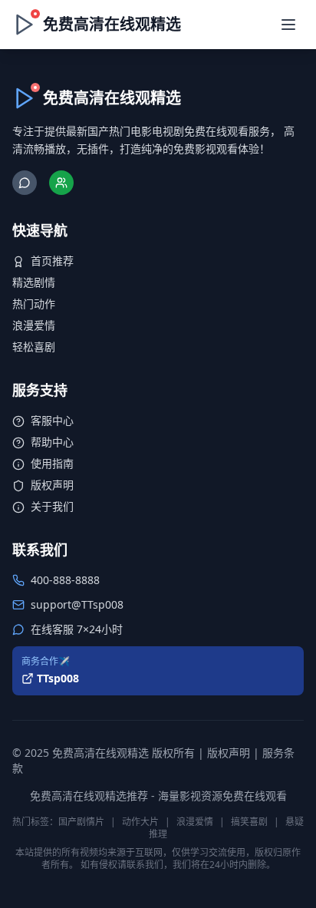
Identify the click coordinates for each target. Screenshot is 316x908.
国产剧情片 (81, 821)
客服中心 (52, 420)
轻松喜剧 (33, 346)
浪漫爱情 (33, 325)
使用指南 (52, 463)
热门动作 (33, 303)
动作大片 (140, 821)
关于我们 (52, 506)
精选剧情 (33, 282)
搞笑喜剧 (249, 821)
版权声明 (52, 484)
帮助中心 (52, 441)
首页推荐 (52, 260)
